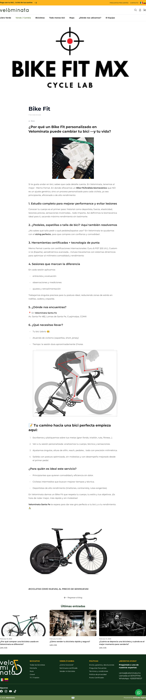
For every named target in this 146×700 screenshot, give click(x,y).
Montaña (33, 668)
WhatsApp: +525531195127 (130, 678)
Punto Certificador (96, 678)
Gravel (32, 674)
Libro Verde (5, 18)
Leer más (3, 647)
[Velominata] (14, 10)
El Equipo (110, 18)
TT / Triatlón (34, 678)
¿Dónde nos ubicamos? (90, 18)
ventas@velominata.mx (130, 673)
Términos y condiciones (98, 671)
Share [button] (33, 121)
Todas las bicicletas (37, 665)
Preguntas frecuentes (97, 668)
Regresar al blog (75, 597)
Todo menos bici (57, 18)
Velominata (10, 698)
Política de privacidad (97, 674)
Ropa (71, 18)
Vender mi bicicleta (67, 671)
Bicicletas (40, 18)
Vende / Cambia (23, 18)
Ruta (32, 671)
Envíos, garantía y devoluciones (101, 665)
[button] (135, 10)
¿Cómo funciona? (66, 665)
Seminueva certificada (68, 668)
